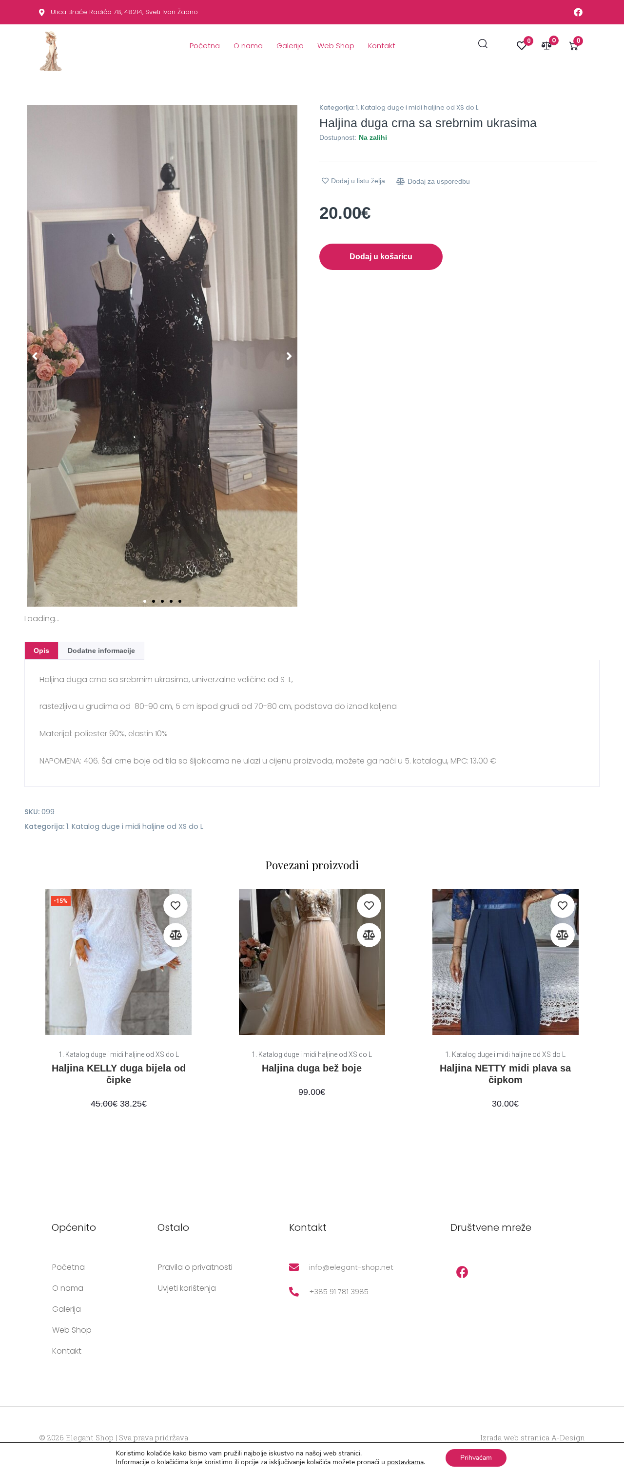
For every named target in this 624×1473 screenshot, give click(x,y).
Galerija (290, 45)
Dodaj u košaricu (381, 256)
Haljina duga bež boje (312, 1068)
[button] (35, 355)
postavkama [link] (405, 1462)
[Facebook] (462, 1272)
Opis (41, 650)
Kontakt (381, 45)
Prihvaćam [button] (476, 1457)
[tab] (41, 651)
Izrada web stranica (514, 1437)
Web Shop (335, 45)
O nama (248, 45)
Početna (205, 45)
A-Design (568, 1437)
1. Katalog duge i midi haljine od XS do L (417, 107)
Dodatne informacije (101, 650)
